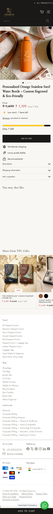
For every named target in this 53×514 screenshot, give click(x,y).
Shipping (6, 118)
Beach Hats (7, 395)
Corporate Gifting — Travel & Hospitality (19, 424)
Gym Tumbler (8, 392)
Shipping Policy (25, 496)
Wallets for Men (9, 382)
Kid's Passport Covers (11, 339)
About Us (6, 410)
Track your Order (9, 496)
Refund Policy (27, 493)
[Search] (47, 20)
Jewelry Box (7, 375)
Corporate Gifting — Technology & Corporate (21, 428)
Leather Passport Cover (12, 346)
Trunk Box (6, 378)
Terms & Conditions (11, 493)
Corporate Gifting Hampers (14, 417)
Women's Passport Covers (13, 329)
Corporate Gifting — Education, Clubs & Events (22, 431)
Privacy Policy (41, 493)
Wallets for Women (11, 385)
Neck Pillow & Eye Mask (13, 356)
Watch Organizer (9, 399)
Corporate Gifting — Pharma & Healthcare (20, 421)
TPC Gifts (23, 251)
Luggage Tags (8, 349)
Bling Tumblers (9, 389)
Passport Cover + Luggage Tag (15, 342)
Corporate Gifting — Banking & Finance (19, 435)
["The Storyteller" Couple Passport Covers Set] (18, 279)
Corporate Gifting (10, 414)
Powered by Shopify (11, 499)
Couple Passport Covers (12, 336)
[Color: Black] (46, 296)
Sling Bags (7, 368)
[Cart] (41, 12)
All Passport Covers (11, 325)
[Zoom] (48, 75)
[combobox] (26, 20)
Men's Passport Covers (12, 332)
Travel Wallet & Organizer (13, 353)
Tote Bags (6, 371)
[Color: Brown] (41, 296)
